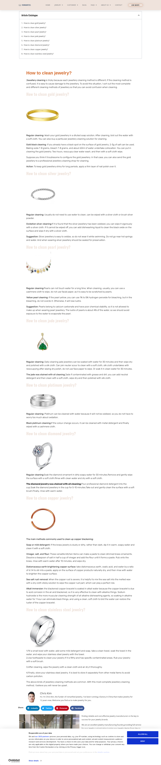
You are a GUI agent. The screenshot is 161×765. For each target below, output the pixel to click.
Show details (34, 761)
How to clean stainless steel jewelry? (39, 54)
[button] (139, 15)
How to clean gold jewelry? (35, 23)
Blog (84, 5)
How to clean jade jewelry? (34, 36)
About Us (105, 5)
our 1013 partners (42, 736)
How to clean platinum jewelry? (36, 40)
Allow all (143, 734)
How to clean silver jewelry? (35, 27)
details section (103, 752)
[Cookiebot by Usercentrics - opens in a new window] (14, 760)
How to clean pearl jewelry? (35, 32)
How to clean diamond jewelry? (36, 45)
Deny (142, 741)
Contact (118, 5)
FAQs (93, 5)
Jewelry (58, 5)
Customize (71, 5)
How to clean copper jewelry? (36, 49)
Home (48, 5)
